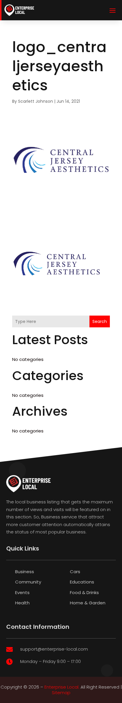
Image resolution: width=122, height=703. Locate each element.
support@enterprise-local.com (54, 649)
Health (22, 603)
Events (22, 592)
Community (28, 582)
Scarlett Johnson (35, 101)
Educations (82, 582)
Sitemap (61, 692)
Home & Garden (87, 603)
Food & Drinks (84, 592)
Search (99, 321)
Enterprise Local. (61, 687)
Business (24, 571)
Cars (75, 571)
